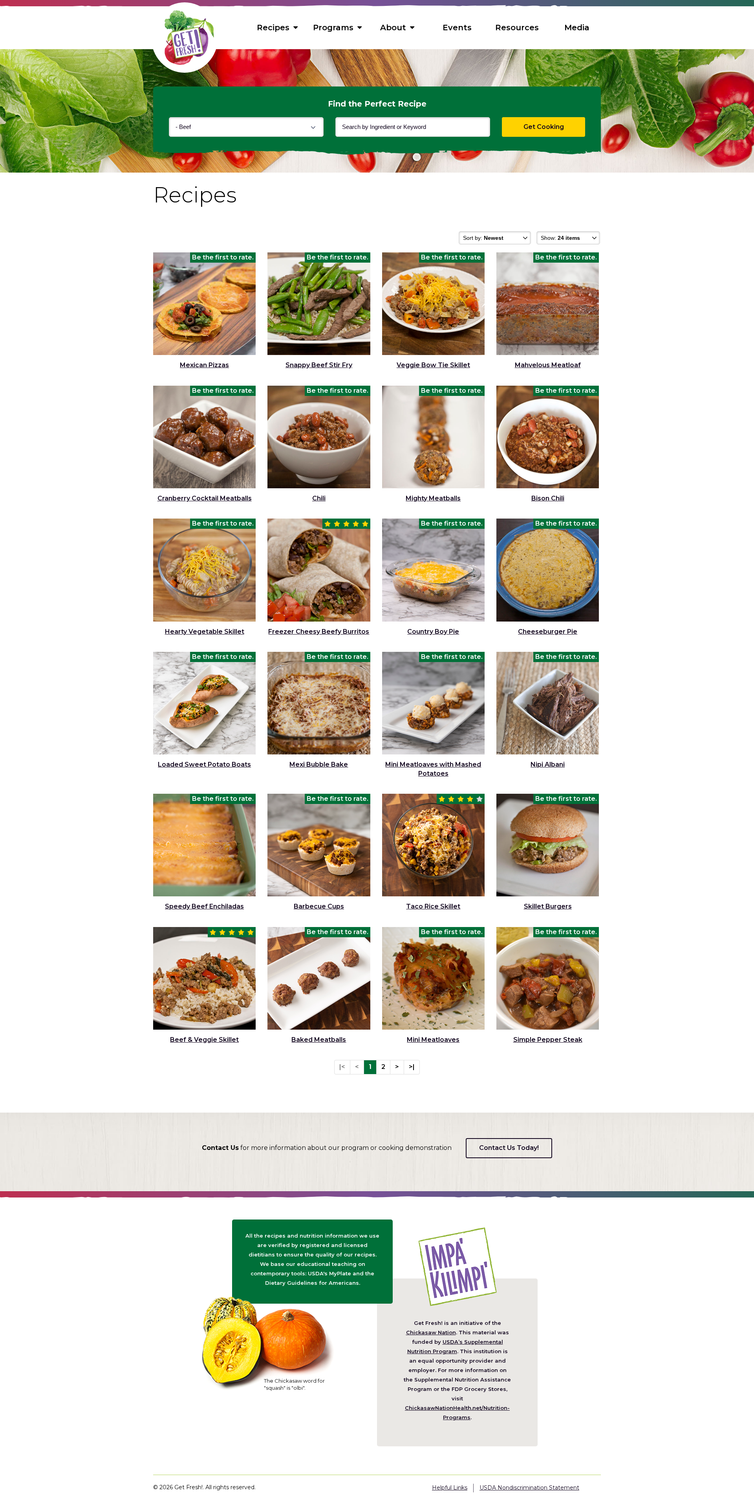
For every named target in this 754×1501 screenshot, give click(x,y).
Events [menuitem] (457, 27)
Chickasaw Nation (431, 1332)
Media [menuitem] (576, 27)
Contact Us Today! (509, 1148)
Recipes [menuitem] (273, 27)
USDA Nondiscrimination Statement (529, 1487)
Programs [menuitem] (333, 27)
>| (412, 1067)
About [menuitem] (393, 27)
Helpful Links (449, 1487)
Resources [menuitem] (517, 27)
